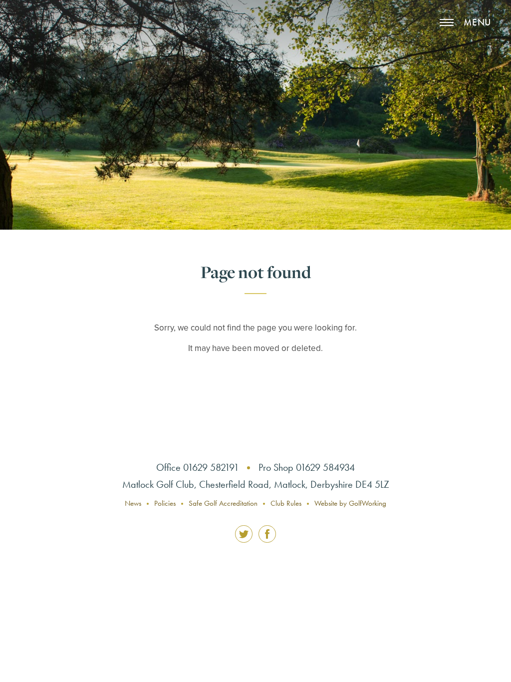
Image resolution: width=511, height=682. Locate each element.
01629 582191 (211, 467)
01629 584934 (325, 467)
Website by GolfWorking (350, 503)
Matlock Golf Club (55, 42)
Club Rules (285, 503)
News (133, 503)
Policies (165, 503)
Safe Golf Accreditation (223, 503)
